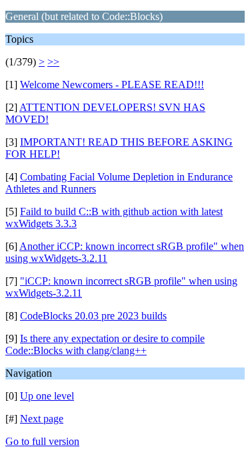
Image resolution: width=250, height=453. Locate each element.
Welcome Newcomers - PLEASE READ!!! (112, 84)
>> (53, 61)
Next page (41, 418)
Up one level (47, 396)
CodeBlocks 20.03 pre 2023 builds (93, 315)
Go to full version (42, 441)
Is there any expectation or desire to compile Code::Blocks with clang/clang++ (105, 344)
